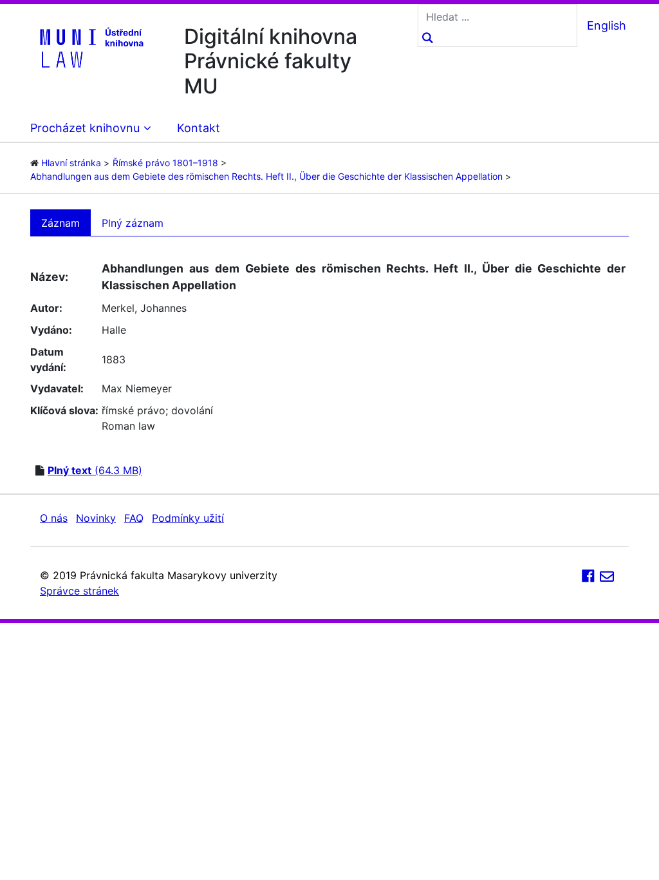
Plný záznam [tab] (132, 222)
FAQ (134, 518)
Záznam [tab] (60, 222)
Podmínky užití (188, 518)
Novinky (96, 518)
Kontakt (198, 128)
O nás (54, 518)
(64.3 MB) (95, 470)
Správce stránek (79, 590)
